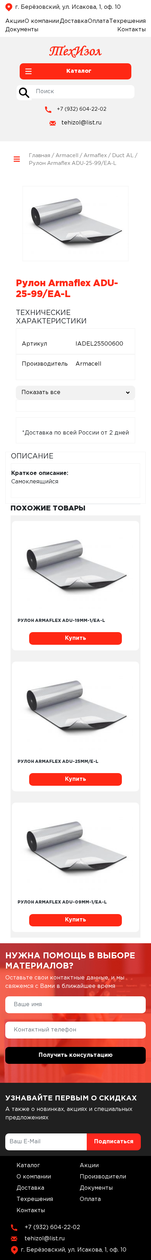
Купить (75, 638)
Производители (103, 1176)
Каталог (28, 1165)
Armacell (66, 155)
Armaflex (95, 155)
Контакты (131, 29)
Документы (21, 29)
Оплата (98, 21)
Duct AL (122, 155)
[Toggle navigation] (17, 159)
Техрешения (127, 21)
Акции (14, 21)
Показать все (40, 392)
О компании (42, 21)
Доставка (73, 21)
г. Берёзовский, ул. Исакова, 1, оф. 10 (68, 7)
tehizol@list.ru (81, 123)
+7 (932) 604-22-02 (81, 109)
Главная (39, 155)
